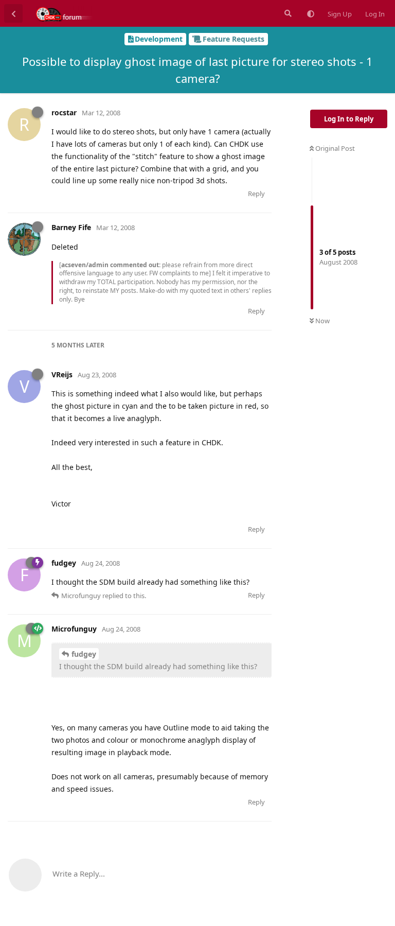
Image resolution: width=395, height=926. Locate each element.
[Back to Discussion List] (13, 13)
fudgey (83, 654)
